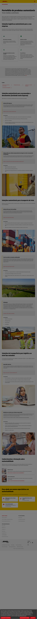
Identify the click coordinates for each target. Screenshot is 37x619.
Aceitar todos (33, 617)
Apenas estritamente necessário (24, 617)
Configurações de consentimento (5, 617)
